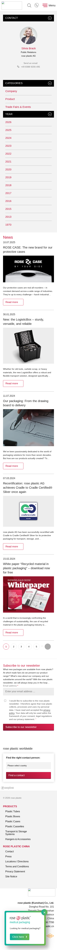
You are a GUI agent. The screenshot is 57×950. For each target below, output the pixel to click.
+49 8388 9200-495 (30, 67)
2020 (8, 169)
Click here (18, 936)
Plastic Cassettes (14, 826)
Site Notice (11, 876)
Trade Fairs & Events (18, 106)
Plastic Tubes (12, 811)
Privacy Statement (15, 871)
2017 (8, 193)
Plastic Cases (12, 821)
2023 (8, 145)
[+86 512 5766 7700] (37, 5)
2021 (8, 161)
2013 (8, 216)
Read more (11, 302)
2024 (8, 137)
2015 (8, 208)
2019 (8, 177)
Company (11, 91)
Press (8, 856)
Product (10, 99)
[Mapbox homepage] (7, 787)
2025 (8, 130)
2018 (8, 185)
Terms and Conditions (17, 866)
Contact (9, 851)
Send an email (30, 63)
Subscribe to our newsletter (21, 727)
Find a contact (17, 775)
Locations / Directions (17, 861)
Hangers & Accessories (18, 839)
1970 (8, 224)
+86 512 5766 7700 (37, 5)
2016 (8, 201)
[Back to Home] (12, 5)
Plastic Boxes (12, 816)
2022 (8, 153)
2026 (8, 122)
